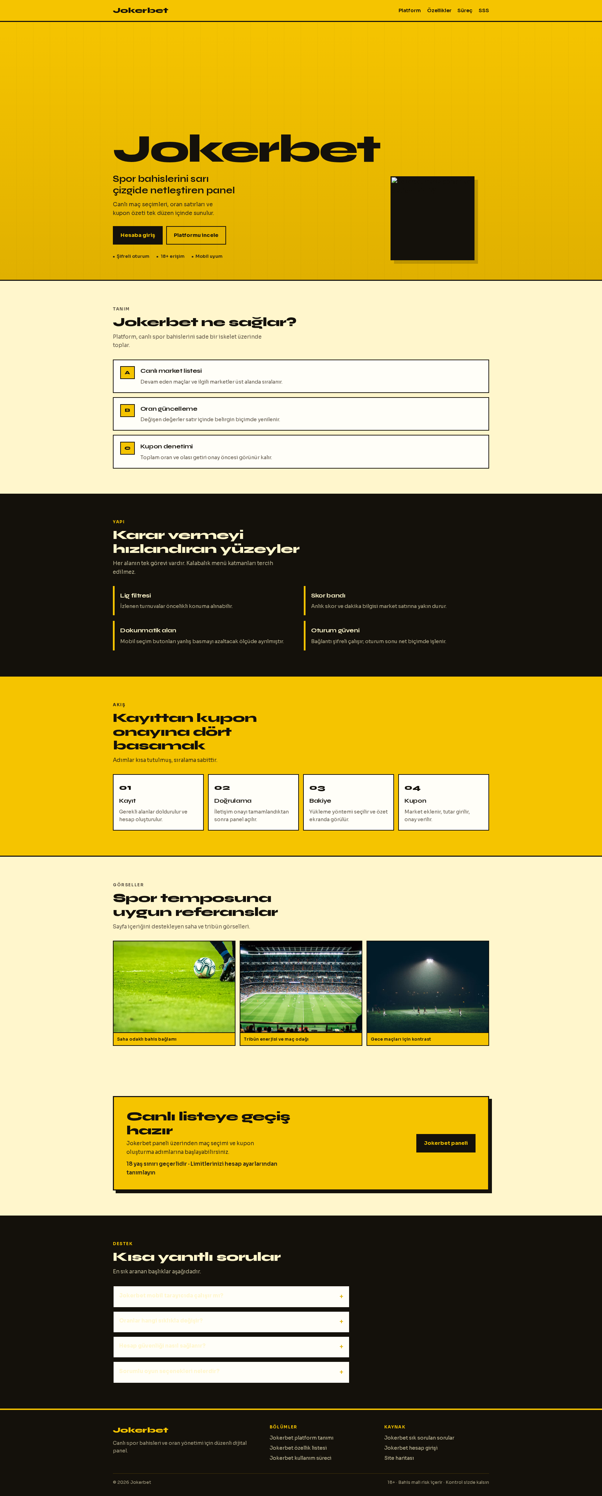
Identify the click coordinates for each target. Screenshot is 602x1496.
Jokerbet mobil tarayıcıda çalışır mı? (171, 1295)
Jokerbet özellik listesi (298, 1448)
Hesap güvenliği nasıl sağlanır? (162, 1345)
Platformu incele (196, 235)
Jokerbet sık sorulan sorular (419, 1438)
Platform (410, 10)
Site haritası (399, 1458)
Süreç (464, 10)
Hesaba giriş (138, 235)
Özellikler (439, 10)
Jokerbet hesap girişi (411, 1448)
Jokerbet (140, 10)
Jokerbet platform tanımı (301, 1438)
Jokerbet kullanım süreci (300, 1458)
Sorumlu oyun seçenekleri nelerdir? (169, 1371)
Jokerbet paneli (446, 1143)
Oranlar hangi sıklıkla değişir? (161, 1320)
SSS (484, 10)
